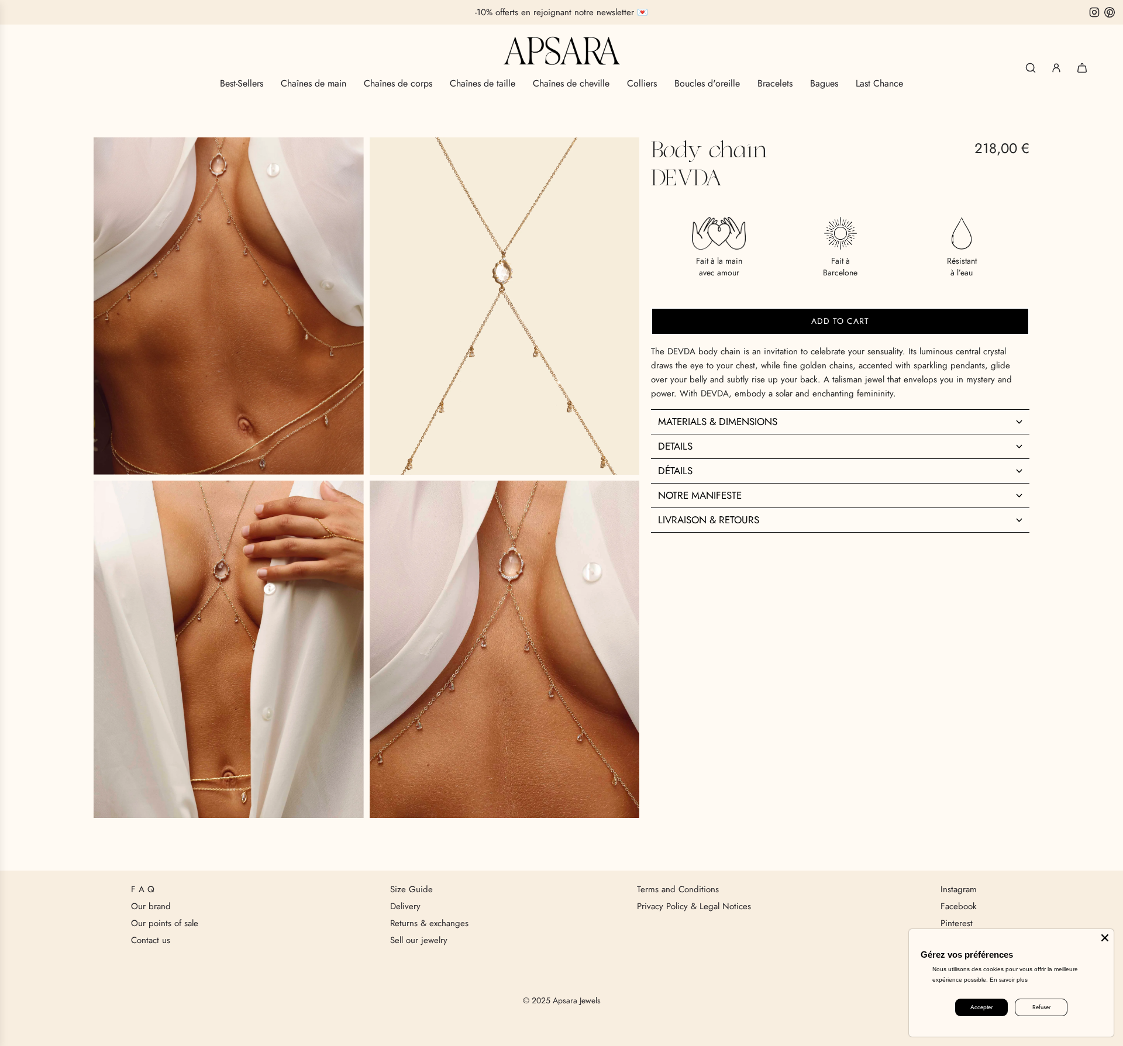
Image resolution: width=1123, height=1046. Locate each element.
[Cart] (1082, 68)
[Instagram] (1094, 12)
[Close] (1105, 938)
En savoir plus (1009, 979)
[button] (840, 421)
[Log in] (1056, 68)
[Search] (1030, 68)
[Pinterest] (1109, 12)
